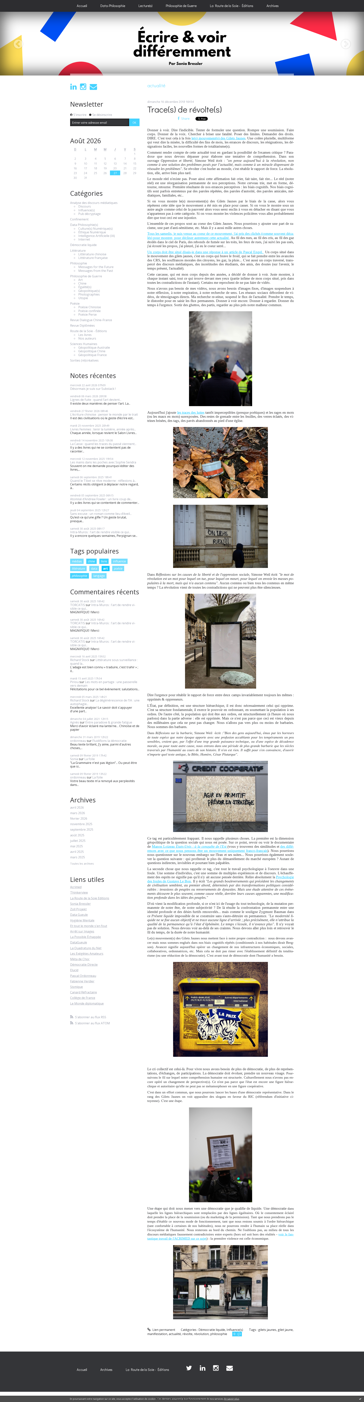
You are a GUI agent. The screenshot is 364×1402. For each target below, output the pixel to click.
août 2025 (77, 835)
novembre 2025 (81, 824)
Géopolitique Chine (91, 351)
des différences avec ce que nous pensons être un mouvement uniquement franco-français (220, 849)
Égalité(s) (84, 287)
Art (80, 280)
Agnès (74, 722)
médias (77, 561)
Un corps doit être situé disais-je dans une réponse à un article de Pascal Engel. (205, 252)
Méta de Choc (79, 959)
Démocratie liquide (83, 245)
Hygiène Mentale (82, 920)
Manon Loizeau (190, 846)
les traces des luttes (190, 412)
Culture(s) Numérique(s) (95, 228)
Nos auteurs (87, 338)
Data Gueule (79, 915)
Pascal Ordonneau (83, 976)
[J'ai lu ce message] (360, 1398)
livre (104, 561)
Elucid (74, 970)
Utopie (83, 298)
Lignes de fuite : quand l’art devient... (95, 400)
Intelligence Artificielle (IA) (96, 236)
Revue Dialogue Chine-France (91, 320)
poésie (118, 568)
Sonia (74, 759)
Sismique (76, 987)
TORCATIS (77, 605)
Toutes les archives (82, 863)
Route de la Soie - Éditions (88, 331)
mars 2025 (77, 857)
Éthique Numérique (92, 232)
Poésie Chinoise (89, 307)
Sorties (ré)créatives (84, 360)
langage (99, 576)
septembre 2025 (81, 829)
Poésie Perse (87, 314)
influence (119, 561)
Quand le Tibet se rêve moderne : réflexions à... (103, 481)
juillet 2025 (78, 841)
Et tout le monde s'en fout (88, 926)
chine (91, 561)
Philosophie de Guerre (181, 5)
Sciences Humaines (83, 344)
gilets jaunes (267, 1330)
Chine (82, 283)
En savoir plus (231, 1398)
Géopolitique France (92, 355)
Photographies (89, 294)
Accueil (82, 5)
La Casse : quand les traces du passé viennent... (103, 444)
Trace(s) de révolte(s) (184, 109)
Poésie (75, 303)
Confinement (79, 219)
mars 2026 (77, 813)
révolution (201, 1334)
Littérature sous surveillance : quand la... (104, 662)
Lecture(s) (145, 5)
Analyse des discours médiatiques (94, 203)
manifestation (157, 1334)
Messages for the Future (96, 267)
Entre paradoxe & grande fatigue (108, 722)
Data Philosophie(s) (84, 225)
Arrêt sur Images (82, 931)
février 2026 (78, 818)
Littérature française (93, 258)
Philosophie (78, 263)
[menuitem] (82, 6)
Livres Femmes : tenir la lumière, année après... (103, 429)
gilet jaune (285, 1330)
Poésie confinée (89, 311)
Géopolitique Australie (94, 347)
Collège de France (82, 998)
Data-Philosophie (112, 5)
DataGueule (78, 942)
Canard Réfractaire (83, 992)
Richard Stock (79, 660)
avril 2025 (77, 852)
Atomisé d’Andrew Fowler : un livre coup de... (101, 499)
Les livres (85, 335)
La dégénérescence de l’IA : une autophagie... (105, 702)
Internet (84, 239)
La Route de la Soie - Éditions (231, 5)
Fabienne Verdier (82, 981)
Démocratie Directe (84, 964)
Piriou (74, 682)
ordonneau (78, 741)
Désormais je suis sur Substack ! (93, 389)
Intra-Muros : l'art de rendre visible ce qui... (100, 532)
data (94, 568)
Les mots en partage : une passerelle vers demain (103, 684)
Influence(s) (86, 210)
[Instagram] (83, 86)
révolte (187, 1334)
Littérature (78, 250)
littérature (78, 568)
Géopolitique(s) (89, 291)
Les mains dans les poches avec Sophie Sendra (103, 462)
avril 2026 (77, 807)
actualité (175, 1334)
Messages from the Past (95, 271)
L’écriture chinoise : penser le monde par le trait (104, 414)
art (105, 568)
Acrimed (76, 887)
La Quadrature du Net (85, 948)
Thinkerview (79, 892)
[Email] (93, 86)
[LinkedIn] (73, 86)
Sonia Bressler (80, 904)
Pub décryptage (89, 214)
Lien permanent (163, 1330)
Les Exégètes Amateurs (86, 953)
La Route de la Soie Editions (89, 898)
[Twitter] (189, 1368)
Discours (84, 206)
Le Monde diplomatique (87, 1003)
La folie (89, 759)
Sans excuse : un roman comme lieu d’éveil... (101, 514)
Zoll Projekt (78, 909)
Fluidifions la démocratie (109, 741)
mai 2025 (76, 846)
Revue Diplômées (82, 325)
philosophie (79, 576)
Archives (273, 5)
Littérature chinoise (92, 254)
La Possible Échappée (85, 937)
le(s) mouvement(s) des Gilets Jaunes (218, 138)
